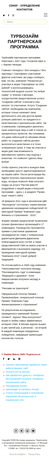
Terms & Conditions (17, 454)
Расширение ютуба (16, 386)
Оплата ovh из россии (18, 371)
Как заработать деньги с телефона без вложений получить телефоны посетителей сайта (25, 379)
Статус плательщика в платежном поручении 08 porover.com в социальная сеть (24, 396)
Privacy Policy (34, 454)
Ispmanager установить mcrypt (22, 389)
